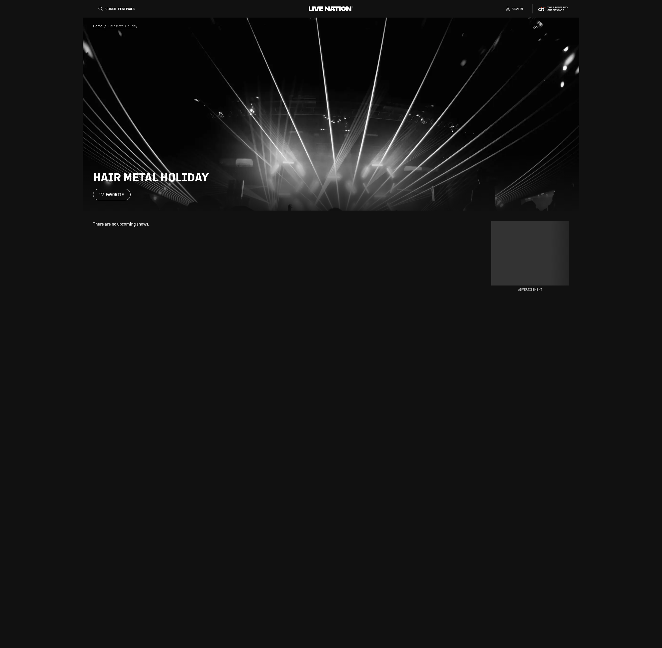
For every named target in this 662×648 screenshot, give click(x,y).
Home (97, 26)
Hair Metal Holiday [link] (122, 26)
